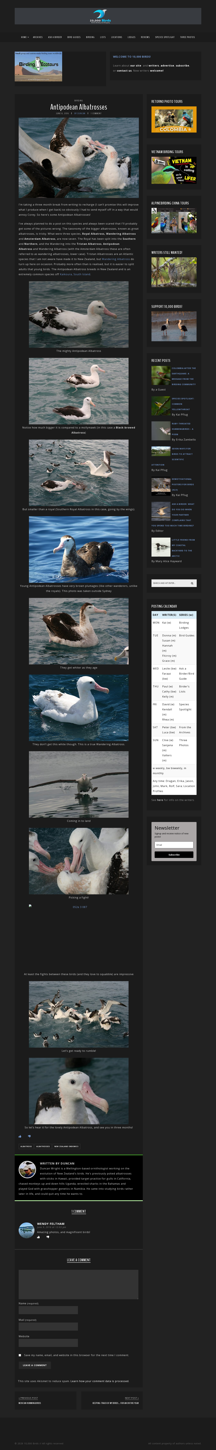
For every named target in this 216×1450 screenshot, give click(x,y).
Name (29, 1303)
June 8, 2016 (62, 113)
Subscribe (174, 854)
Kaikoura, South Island (75, 274)
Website (24, 1336)
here (160, 800)
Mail (28, 1320)
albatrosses (43, 1146)
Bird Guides (74, 37)
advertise (167, 65)
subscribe (182, 65)
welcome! (157, 70)
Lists (103, 37)
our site (135, 65)
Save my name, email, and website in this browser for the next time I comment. (76, 1355)
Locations (116, 37)
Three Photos (187, 37)
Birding (90, 37)
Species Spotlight (165, 37)
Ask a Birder (55, 37)
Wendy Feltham (51, 1224)
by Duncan (79, 113)
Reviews (145, 37)
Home (24, 37)
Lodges (132, 37)
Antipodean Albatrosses (78, 107)
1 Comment (96, 113)
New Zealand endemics (66, 1146)
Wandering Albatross (116, 259)
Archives (38, 37)
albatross (26, 1146)
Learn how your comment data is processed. (100, 1381)
